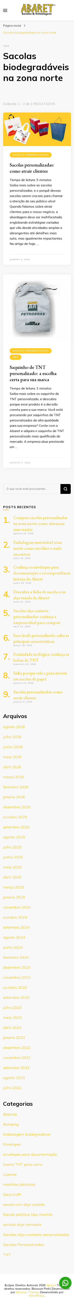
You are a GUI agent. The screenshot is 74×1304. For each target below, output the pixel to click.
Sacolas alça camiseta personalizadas (36, 1234)
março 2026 (13, 777)
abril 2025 (12, 877)
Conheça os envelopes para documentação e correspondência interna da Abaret (41, 573)
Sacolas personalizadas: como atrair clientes (32, 168)
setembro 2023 (16, 997)
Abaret (51, 1285)
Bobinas (10, 1114)
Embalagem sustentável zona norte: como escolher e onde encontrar (37, 548)
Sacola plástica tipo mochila (28, 1214)
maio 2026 (12, 756)
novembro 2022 (17, 1057)
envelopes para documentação (30, 1154)
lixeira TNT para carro (22, 1164)
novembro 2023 (17, 977)
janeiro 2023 (14, 1037)
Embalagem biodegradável (26, 1134)
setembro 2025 (16, 827)
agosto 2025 (14, 837)
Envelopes (12, 1144)
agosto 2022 (14, 1077)
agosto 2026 (14, 726)
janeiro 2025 (14, 897)
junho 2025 (13, 857)
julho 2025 (12, 847)
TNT (15, 357)
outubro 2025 (15, 817)
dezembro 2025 (16, 807)
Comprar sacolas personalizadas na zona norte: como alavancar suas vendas (40, 523)
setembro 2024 (16, 927)
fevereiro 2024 (16, 957)
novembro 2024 (17, 907)
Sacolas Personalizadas (31, 154)
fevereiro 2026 (16, 787)
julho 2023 (12, 1007)
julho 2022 (12, 1087)
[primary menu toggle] (5, 10)
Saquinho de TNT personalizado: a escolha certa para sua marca (33, 373)
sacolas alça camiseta (22, 1224)
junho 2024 (13, 947)
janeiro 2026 (14, 797)
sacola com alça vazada (24, 1204)
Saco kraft (12, 1194)
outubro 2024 (15, 917)
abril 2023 (12, 1027)
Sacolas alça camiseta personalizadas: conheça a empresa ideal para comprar (36, 616)
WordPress (36, 1295)
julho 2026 (12, 736)
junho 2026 (13, 746)
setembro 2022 (16, 1067)
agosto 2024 (14, 937)
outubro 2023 (15, 987)
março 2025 (13, 887)
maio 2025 (12, 867)
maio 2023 (12, 1017)
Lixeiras (10, 1174)
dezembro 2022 (16, 1047)
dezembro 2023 (16, 967)
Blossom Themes (27, 1292)
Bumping (11, 1124)
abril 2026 (12, 767)
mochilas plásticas (19, 1184)
